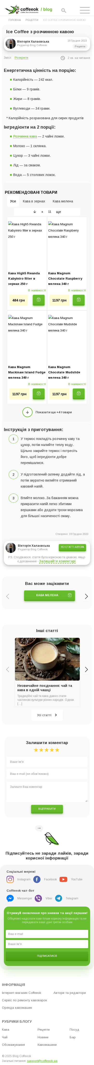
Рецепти (32, 20)
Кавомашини (47, 1044)
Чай (4, 1037)
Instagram (24, 879)
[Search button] (63, 11)
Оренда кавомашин (17, 1007)
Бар (73, 1037)
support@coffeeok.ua (42, 1061)
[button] (86, 596)
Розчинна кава (25, 136)
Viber (49, 898)
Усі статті (44, 715)
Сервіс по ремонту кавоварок (24, 1000)
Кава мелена (47, 595)
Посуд (74, 1029)
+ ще (51, 212)
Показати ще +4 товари (53, 412)
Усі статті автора (72, 547)
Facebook (50, 879)
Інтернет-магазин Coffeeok (21, 993)
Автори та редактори (70, 993)
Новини (43, 1037)
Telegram (72, 898)
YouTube (76, 879)
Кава (5, 1029)
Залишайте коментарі (57, 561)
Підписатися (47, 955)
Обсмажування (13, 1044)
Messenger (24, 898)
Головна (14, 20)
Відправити (47, 808)
